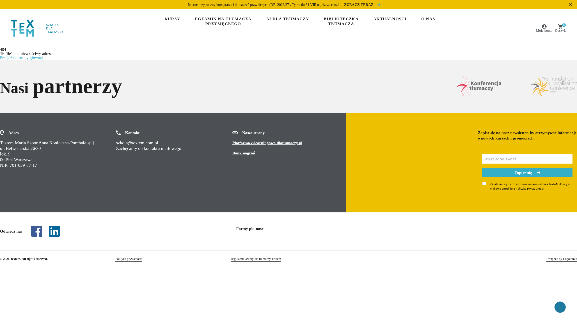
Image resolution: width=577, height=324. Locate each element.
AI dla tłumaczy (287, 19)
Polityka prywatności (128, 259)
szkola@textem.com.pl (137, 142)
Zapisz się (523, 172)
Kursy (172, 19)
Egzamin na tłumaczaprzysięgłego (223, 21)
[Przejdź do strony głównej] (37, 28)
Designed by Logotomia (561, 259)
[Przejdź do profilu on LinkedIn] (54, 231)
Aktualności (389, 19)
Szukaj (279, 38)
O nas (428, 19)
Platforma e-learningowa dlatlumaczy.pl (267, 143)
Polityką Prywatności (530, 189)
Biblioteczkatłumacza (341, 21)
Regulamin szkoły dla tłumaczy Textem (256, 259)
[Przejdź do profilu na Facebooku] (36, 231)
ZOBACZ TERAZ (358, 5)
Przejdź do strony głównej (21, 57)
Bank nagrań (243, 153)
